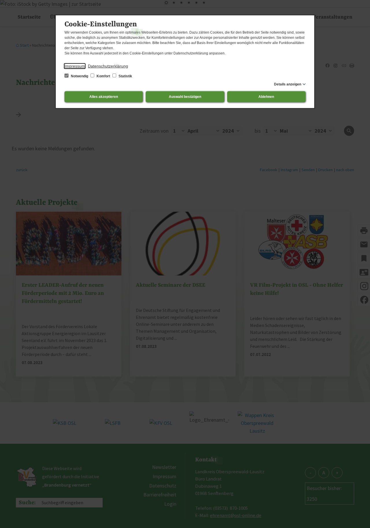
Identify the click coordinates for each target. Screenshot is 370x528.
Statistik (125, 76)
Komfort (103, 76)
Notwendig (79, 76)
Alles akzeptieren (103, 97)
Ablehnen (266, 97)
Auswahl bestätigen (185, 97)
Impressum (74, 66)
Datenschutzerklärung (108, 66)
